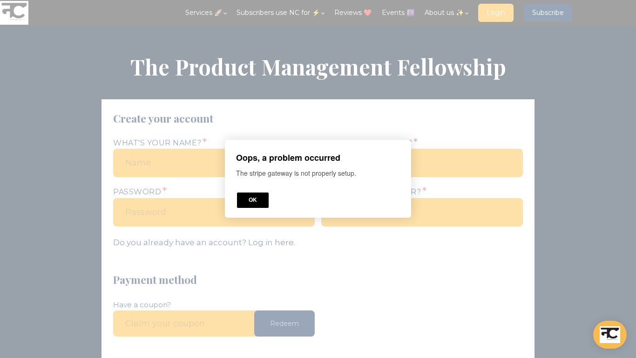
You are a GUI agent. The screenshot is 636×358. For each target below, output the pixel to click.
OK (253, 200)
